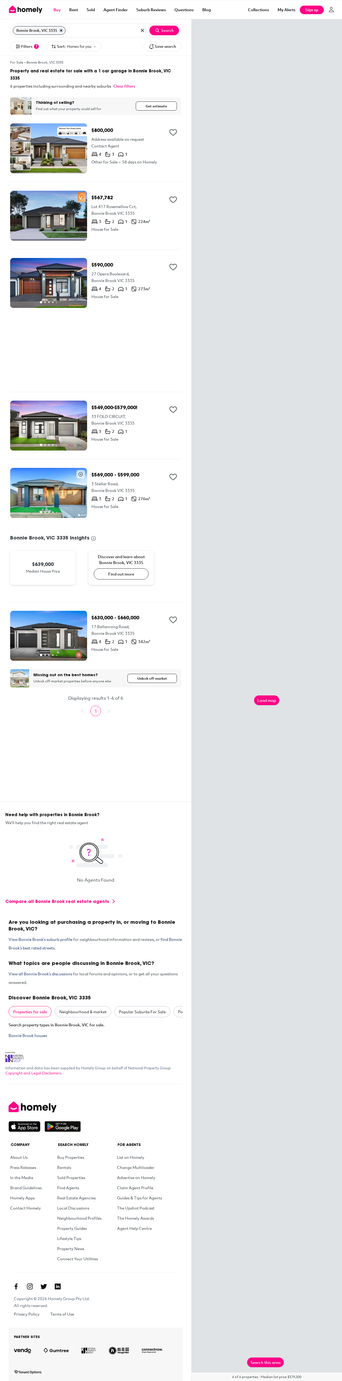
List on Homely (130, 1157)
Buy (57, 9)
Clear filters (124, 86)
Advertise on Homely (136, 1177)
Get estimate (156, 106)
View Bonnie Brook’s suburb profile (40, 939)
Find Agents (68, 1187)
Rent (73, 9)
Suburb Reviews (151, 9)
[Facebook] (16, 1286)
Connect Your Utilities (77, 1258)
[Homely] (45, 1107)
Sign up (311, 9)
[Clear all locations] (142, 30)
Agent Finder (115, 9)
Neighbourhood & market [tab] (83, 1011)
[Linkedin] (57, 1286)
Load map (266, 700)
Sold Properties (71, 1177)
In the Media (21, 1177)
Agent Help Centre (134, 1228)
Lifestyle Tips (69, 1238)
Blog (206, 9)
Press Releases (23, 1167)
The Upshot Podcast (135, 1208)
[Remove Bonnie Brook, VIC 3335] (61, 30)
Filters (29, 46)
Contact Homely (25, 1208)
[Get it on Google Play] (63, 1126)
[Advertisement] (95, 349)
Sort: (74, 46)
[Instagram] (30, 1286)
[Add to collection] (173, 132)
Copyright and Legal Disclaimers (33, 1072)
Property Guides (72, 1228)
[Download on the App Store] (27, 1126)
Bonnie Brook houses (28, 1035)
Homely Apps (22, 1197)
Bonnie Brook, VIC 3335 (44, 62)
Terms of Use (62, 1314)
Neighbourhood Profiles (79, 1218)
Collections (258, 9)
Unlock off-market (152, 678)
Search (167, 30)
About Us (19, 1157)
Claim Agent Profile (135, 1187)
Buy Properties (70, 1157)
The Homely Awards (135, 1218)
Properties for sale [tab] (30, 1011)
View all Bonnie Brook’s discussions (40, 973)
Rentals (64, 1167)
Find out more (121, 574)
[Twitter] (43, 1286)
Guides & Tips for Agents (139, 1197)
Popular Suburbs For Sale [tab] (142, 1011)
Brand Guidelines (26, 1187)
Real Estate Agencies (76, 1197)
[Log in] (331, 9)
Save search (165, 46)
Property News (70, 1248)
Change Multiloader (135, 1167)
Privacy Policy (27, 1314)
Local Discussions (73, 1208)
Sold (91, 9)
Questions (184, 9)
